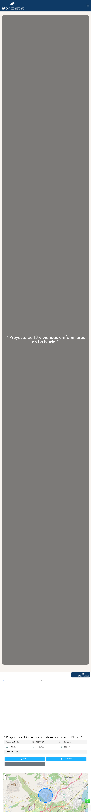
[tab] (45, 669)
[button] (87, 5)
